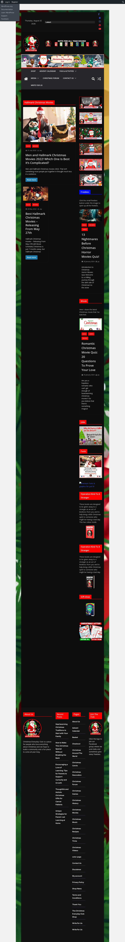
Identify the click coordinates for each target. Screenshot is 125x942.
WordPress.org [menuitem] (6, 6)
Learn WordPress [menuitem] (7, 13)
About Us (76, 722)
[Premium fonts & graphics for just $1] (90, 483)
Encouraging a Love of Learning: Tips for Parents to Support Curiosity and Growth (62, 773)
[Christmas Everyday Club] (26, 79)
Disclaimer (76, 869)
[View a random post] (99, 79)
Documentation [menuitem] (7, 9)
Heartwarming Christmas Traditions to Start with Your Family (62, 730)
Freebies (92, 225)
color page (76, 857)
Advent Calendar (48, 71)
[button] (75, 71)
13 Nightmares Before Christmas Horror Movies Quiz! (90, 246)
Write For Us (36, 85)
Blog (28, 146)
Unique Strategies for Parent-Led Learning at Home (61, 817)
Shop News (77, 889)
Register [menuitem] (15, 2)
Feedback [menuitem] (5, 19)
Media (33, 78)
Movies (35, 146)
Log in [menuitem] (7, 2)
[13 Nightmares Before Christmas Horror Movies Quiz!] (90, 215)
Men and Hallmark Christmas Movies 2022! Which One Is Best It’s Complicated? (48, 159)
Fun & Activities (67, 71)
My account (77, 876)
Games (85, 229)
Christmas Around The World (77, 753)
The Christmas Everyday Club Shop (78, 914)
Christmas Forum (51, 78)
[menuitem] (2, 2)
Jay (40, 150)
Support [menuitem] (4, 16)
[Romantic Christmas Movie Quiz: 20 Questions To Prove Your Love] (90, 324)
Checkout (76, 744)
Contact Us (68, 78)
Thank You (76, 904)
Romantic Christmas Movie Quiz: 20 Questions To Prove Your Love (90, 356)
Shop (33, 71)
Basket (75, 737)
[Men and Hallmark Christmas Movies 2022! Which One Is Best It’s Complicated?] (49, 124)
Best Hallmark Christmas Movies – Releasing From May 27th (35, 223)
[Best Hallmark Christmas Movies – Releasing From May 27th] (35, 194)
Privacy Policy (78, 882)
